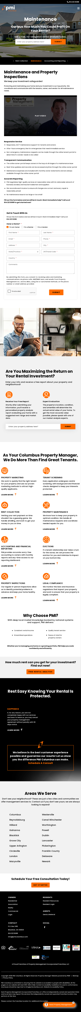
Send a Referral (49, 914)
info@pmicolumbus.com (18, 937)
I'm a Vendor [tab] (43, 227)
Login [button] (10, 914)
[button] (44, 927)
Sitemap (76, 976)
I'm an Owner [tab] (14, 227)
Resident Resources (51, 901)
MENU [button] (78, 8)
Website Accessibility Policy (54, 987)
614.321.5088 (74, 2)
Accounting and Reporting (54, 61)
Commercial (13, 911)
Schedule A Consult (40, 763)
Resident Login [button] (49, 904)
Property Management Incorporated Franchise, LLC (49, 964)
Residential (12, 901)
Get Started (40, 885)
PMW (68, 976)
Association (13, 904)
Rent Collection (22, 61)
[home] (9, 8)
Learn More (7, 494)
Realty (10, 908)
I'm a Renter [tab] (28, 227)
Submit (58, 42)
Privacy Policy (8, 978)
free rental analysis (40, 671)
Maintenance (36, 61)
